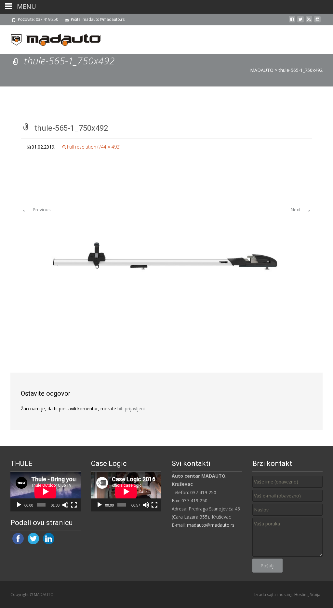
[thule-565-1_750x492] (166, 260)
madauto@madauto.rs (210, 525)
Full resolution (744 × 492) (93, 147)
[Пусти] (19, 505)
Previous (36, 209)
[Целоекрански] (74, 505)
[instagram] (317, 22)
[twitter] (300, 22)
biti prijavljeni (131, 408)
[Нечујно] (65, 505)
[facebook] (292, 22)
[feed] (309, 22)
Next (301, 209)
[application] (45, 491)
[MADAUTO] (50, 38)
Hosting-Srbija (307, 594)
